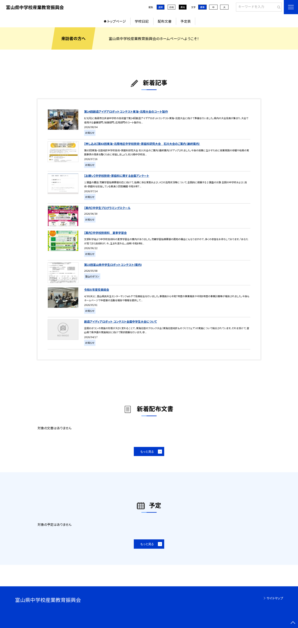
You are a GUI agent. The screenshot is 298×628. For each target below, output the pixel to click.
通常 (160, 7)
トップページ (116, 21)
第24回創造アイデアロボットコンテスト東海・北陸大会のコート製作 (126, 111)
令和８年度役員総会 (96, 289)
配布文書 (165, 21)
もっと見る (147, 451)
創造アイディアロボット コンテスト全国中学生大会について (120, 321)
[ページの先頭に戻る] (293, 623)
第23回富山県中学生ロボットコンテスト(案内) (113, 265)
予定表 (185, 21)
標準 (202, 7)
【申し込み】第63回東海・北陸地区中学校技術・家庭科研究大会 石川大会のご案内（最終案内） (142, 144)
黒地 (182, 7)
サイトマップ (274, 598)
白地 (171, 7)
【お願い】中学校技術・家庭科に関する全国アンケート (116, 176)
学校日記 (142, 21)
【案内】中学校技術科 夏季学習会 (105, 233)
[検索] (278, 6)
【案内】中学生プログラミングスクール (107, 208)
